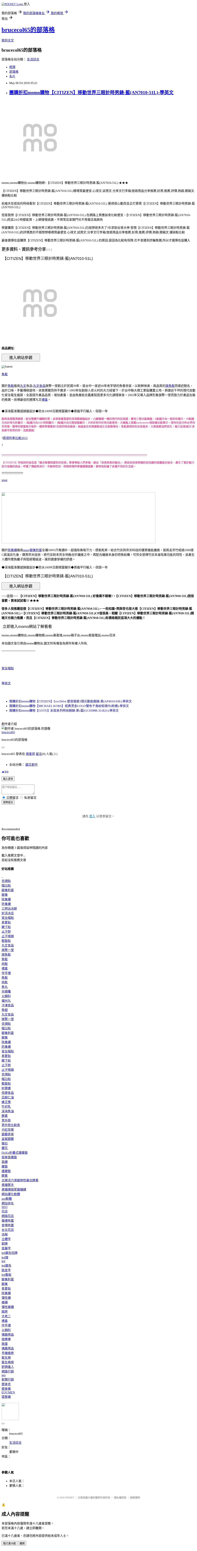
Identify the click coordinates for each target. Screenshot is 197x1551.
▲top (5, 771)
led (3, 1261)
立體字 (6, 1239)
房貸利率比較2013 (15, 438)
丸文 (23, 385)
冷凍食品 (8, 1005)
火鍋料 (6, 996)
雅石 (5, 1143)
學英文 (6, 683)
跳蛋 (5, 1343)
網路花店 (8, 1216)
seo (4, 1375)
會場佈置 (8, 1225)
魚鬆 (5, 374)
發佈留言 (8, 802)
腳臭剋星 (36, 550)
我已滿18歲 (9, 1543)
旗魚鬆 (170, 385)
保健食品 (8, 1092)
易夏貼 (6, 922)
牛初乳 (6, 1106)
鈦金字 (6, 1270)
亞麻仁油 (8, 1097)
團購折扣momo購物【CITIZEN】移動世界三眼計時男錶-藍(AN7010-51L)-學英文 (91, 92)
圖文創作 (31, 764)
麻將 (5, 1311)
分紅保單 (8, 1129)
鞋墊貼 (6, 940)
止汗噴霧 (8, 936)
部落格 (13, 71)
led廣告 (6, 1265)
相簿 (12, 67)
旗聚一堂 (8, 950)
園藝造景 (8, 1134)
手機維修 (8, 1353)
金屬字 (6, 1248)
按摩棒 (6, 1339)
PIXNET (69, 1497)
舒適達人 (8, 1366)
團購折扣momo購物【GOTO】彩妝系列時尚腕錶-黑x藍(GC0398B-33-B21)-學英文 (64, 710)
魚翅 (5, 1010)
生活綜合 (33, 59)
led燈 (5, 1257)
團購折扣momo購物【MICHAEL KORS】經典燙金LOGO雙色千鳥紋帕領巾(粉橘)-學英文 (69, 706)
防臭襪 (6, 904)
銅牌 (5, 1243)
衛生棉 (6, 1357)
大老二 (6, 1316)
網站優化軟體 (11, 1194)
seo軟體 (7, 1198)
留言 (39, 754)
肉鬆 (5, 963)
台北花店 (8, 1229)
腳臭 (5, 894)
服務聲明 (135, 1497)
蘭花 (5, 1148)
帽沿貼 (6, 885)
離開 (22, 1543)
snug (4, 480)
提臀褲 (6, 1396)
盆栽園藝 (8, 1139)
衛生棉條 (8, 1362)
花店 (5, 1211)
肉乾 (5, 982)
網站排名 (8, 1203)
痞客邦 (30, 754)
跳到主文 (8, 40)
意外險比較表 (11, 1125)
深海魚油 (8, 1111)
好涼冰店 (8, 913)
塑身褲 (6, 1388)
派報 (5, 1234)
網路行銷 (8, 1371)
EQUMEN (8, 1392)
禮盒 (45, 399)
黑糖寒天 (8, 1185)
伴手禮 (6, 973)
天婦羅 (6, 991)
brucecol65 (8, 732)
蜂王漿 (6, 1102)
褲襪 (5, 1302)
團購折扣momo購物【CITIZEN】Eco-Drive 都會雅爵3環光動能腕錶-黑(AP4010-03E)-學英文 (70, 701)
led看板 (6, 1274)
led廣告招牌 (10, 1253)
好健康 (6, 1088)
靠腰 (5, 1162)
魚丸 (5, 987)
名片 (12, 76)
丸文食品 (39, 385)
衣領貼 (6, 881)
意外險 (6, 1120)
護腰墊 (6, 1171)
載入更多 (8, 778)
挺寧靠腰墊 (9, 1157)
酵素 (5, 1115)
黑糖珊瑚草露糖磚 (14, 1189)
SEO (5, 1207)
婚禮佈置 (8, 1220)
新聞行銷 (8, 1379)
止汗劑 (6, 931)
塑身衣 (6, 1384)
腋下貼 (6, 927)
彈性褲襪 (8, 1307)
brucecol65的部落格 (28, 29)
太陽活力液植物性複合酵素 (20, 1180)
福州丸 (6, 1000)
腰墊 (5, 1166)
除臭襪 (12, 550)
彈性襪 (6, 1297)
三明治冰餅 (9, 908)
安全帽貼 (8, 668)
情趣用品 (8, 1334)
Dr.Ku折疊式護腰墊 (15, 1152)
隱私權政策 (120, 1497)
